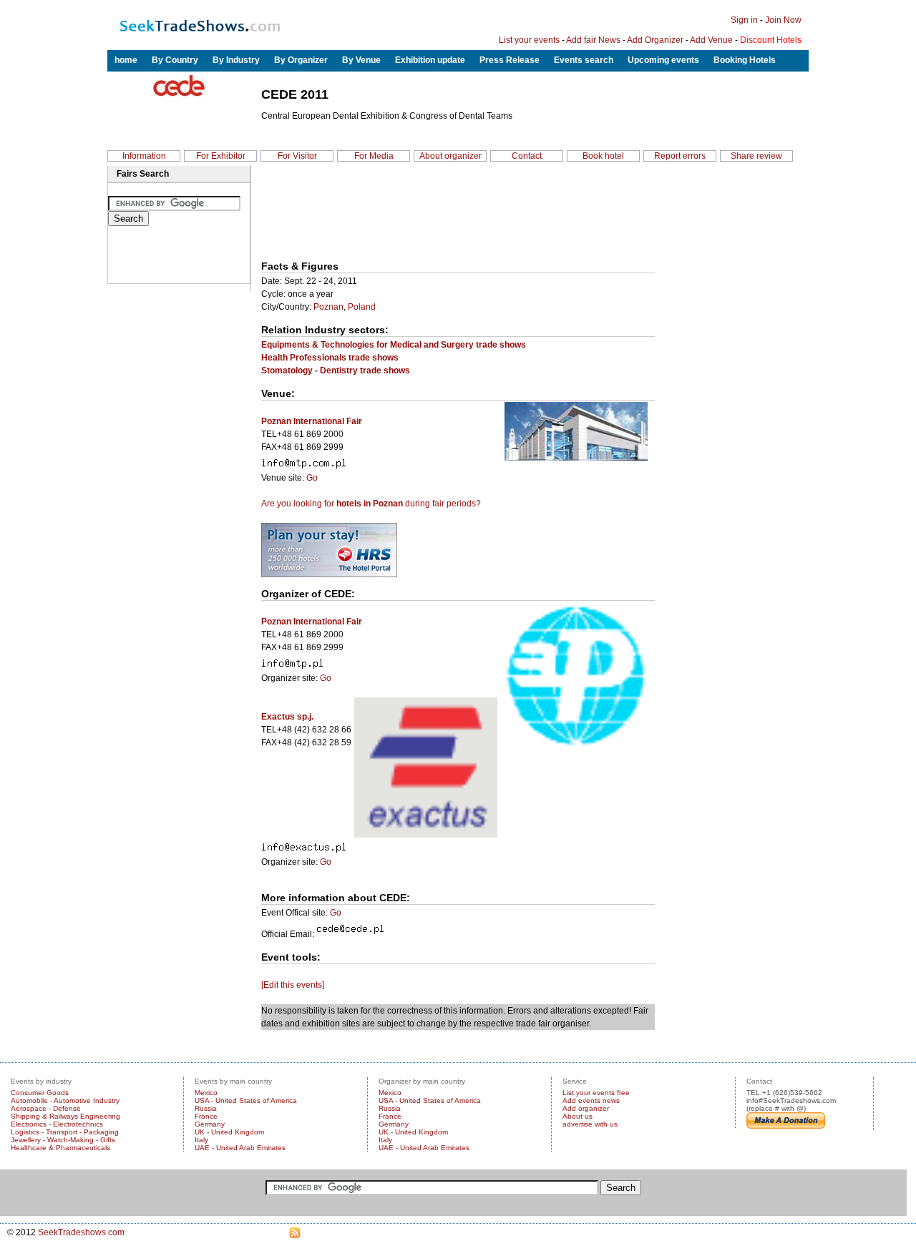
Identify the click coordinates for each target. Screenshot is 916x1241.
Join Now (783, 20)
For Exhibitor (220, 156)
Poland (362, 307)
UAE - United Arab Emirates (240, 1148)
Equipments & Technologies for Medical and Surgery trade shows (393, 345)
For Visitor (297, 156)
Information (144, 156)
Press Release (509, 60)
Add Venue (711, 40)
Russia (206, 1108)
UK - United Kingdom (229, 1132)
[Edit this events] (292, 985)
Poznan (328, 307)
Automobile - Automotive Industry (65, 1100)
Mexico (206, 1093)
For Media (374, 156)
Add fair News (593, 40)
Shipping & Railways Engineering (65, 1116)
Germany (210, 1124)
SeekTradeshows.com (81, 1232)
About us (577, 1116)
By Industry (236, 60)
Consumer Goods (40, 1093)
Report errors (680, 156)
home (125, 60)
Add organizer (585, 1108)
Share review (756, 156)
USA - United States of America (246, 1100)
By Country (175, 60)
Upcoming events (663, 60)
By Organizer (301, 60)
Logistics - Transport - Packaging (65, 1132)
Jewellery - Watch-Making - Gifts (63, 1140)
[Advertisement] (327, 214)
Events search (583, 60)
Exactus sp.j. (287, 717)
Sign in (744, 20)
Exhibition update (430, 60)
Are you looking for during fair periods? (371, 504)
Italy (201, 1140)
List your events (529, 40)
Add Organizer (655, 40)
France (206, 1116)
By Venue (361, 60)
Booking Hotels (744, 60)
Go (312, 478)
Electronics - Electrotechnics (57, 1124)
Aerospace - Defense (46, 1108)
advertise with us (590, 1124)
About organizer (450, 156)
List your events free (596, 1093)
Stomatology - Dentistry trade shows (335, 371)
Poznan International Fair (311, 421)
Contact (527, 156)
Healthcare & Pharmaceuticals (60, 1148)
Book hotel (603, 156)
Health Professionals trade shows (330, 358)
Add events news (591, 1100)
